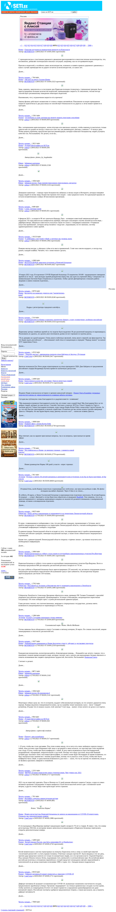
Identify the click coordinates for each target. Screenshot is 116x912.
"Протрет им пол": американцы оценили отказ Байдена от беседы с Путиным (55, 354)
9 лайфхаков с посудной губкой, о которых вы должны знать (48, 239)
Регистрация (6, 364)
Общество (22, 513)
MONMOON (29, 52)
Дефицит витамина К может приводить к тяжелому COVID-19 (49, 874)
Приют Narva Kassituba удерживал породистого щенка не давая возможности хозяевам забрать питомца (59, 394)
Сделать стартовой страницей (12, 910)
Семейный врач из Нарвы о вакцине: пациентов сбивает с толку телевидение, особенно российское (63, 320)
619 (48, 45)
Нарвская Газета (91, 657)
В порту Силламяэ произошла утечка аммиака (44, 618)
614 (32, 45)
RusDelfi (80, 497)
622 (58, 45)
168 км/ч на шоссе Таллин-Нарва (37, 79)
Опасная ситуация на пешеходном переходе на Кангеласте (47, 50)
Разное (21, 118)
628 (77, 45)
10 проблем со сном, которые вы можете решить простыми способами (52, 118)
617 (41, 45)
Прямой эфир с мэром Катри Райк (38, 424)
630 (84, 45)
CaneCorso (28, 356)
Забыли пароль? (7, 360)
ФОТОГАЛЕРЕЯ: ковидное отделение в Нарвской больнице (48, 262)
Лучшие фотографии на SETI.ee (37, 145)
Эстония (21, 477)
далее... (4, 571)
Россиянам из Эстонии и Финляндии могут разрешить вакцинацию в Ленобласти (59, 586)
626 (71, 45)
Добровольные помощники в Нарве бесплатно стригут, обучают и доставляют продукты (59, 643)
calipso (26, 120)
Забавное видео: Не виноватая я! (37, 693)
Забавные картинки (32, 163)
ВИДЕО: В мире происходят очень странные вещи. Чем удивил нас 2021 (53, 773)
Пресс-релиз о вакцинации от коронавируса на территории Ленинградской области (60, 513)
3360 (89, 45)
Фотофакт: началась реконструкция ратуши (41, 798)
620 (51, 45)
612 (25, 45)
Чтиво (20, 209)
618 (45, 45)
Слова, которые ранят (33, 209)
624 (65, 45)
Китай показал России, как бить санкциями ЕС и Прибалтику (49, 842)
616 (38, 45)
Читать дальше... (24, 77)
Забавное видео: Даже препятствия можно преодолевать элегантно (50, 183)
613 (29, 45)
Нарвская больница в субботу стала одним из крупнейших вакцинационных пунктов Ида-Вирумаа (63, 554)
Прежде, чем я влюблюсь (34, 737)
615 (35, 45)
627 (74, 45)
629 (81, 45)
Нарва (20, 50)
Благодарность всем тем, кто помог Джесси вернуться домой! (48, 381)
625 (68, 45)
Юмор (20, 163)
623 (61, 45)
